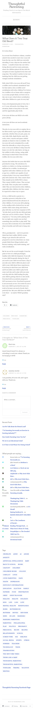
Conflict (6, 575)
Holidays (24, 599)
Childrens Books (10, 571)
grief (5, 595)
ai (21, 554)
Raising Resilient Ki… (17, 512)
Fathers (6, 592)
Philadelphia (19, 623)
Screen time (8, 637)
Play (5, 626)
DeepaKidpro (14, 531)
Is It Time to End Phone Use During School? (16, 445)
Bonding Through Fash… (18, 526)
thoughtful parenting (12, 664)
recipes (25, 630)
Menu (17, 20)
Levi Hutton (14, 468)
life (10, 602)
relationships (9, 633)
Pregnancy (22, 626)
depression (15, 581)
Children (6, 316)
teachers (15, 643)
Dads (21, 578)
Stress (26, 640)
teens (17, 647)
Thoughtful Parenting (16, 5)
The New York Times (11, 654)
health (15, 599)
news (5, 616)
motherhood (15, 609)
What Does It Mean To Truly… (19, 528)
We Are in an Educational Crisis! (12, 441)
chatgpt (6, 568)
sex (16, 637)
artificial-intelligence (13, 561)
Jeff (11, 479)
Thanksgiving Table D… (18, 498)
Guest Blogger (16, 595)
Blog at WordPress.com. (16, 701)
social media (8, 640)
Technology (8, 647)
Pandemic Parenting (11, 619)
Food (14, 592)
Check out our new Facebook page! (6, 328)
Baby (27, 561)
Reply (4, 364)
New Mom (14, 316)
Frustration (23, 592)
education (7, 588)
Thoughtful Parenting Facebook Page (16, 687)
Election (17, 588)
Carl (11, 520)
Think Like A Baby (10, 657)
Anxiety (6, 557)
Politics (12, 626)
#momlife (7, 554)
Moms (5, 609)
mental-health (9, 606)
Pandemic (21, 616)
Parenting (23, 316)
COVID (15, 575)
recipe (16, 630)
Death (5, 581)
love (22, 602)
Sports (19, 640)
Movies (15, 612)
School (20, 633)
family (26, 588)
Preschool (6, 318)
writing (6, 671)
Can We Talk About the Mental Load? (14, 426)
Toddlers (15, 318)
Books (20, 564)
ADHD (15, 554)
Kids (5, 602)
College (22, 571)
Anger (26, 554)
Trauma (16, 668)
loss (16, 602)
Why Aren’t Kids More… (22, 479)
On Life (12, 616)
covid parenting (9, 578)
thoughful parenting (12, 661)
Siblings (23, 637)
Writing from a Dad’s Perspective (27, 328)
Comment (25, 412)
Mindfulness (23, 606)
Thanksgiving (8, 650)
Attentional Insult (16, 539)
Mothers (6, 612)
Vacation (25, 668)
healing (6, 599)
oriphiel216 (13, 473)
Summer (6, 643)
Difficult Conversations (13, 585)
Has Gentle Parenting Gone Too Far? (14, 437)
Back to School (9, 564)
